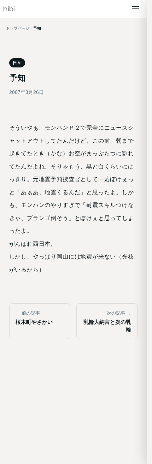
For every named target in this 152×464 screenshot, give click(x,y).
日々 (17, 62)
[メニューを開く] (135, 8)
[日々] (9, 9)
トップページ (17, 28)
